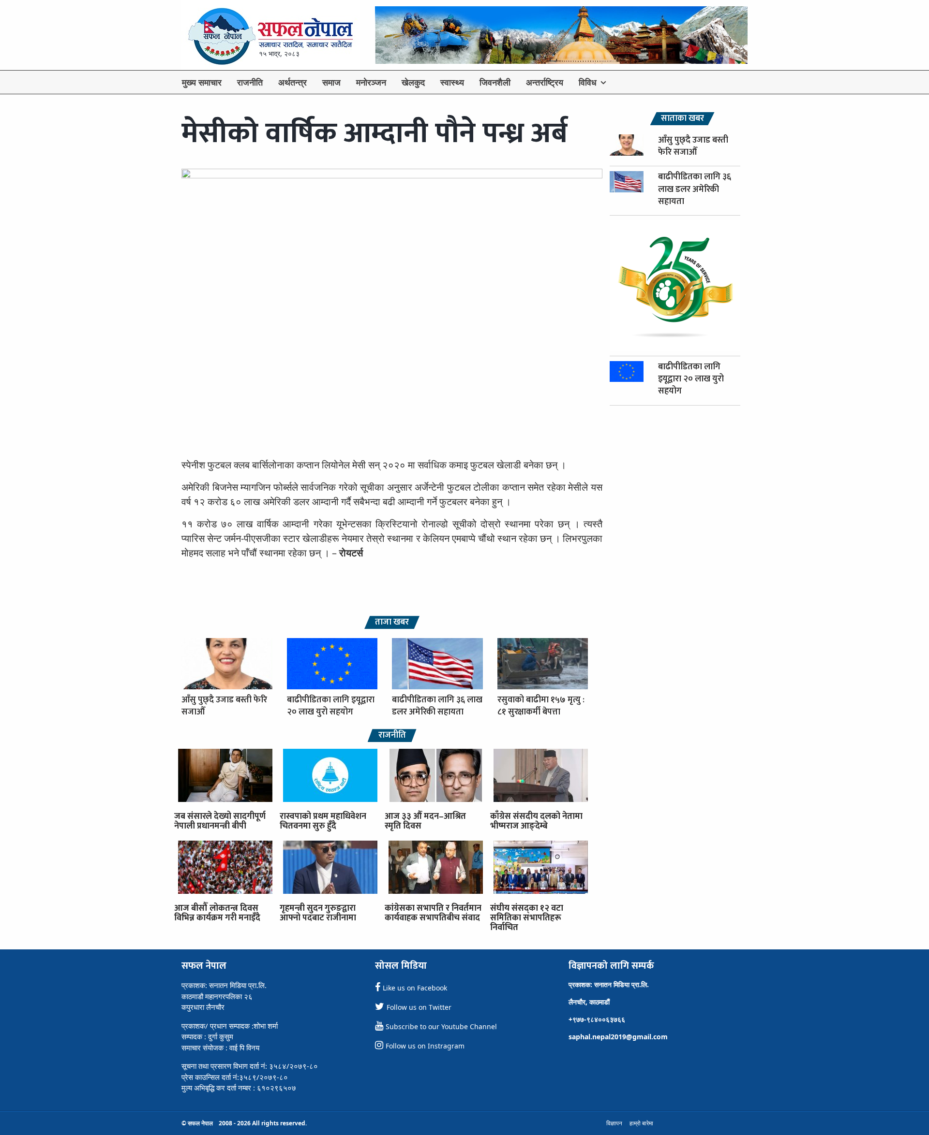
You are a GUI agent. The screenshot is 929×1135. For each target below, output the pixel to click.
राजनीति (250, 82)
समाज (331, 82)
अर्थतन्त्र (292, 82)
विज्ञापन (614, 1123)
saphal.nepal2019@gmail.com (618, 1036)
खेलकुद (413, 82)
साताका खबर (682, 118)
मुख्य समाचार (202, 82)
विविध (588, 82)
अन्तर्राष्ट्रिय (544, 82)
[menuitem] (201, 82)
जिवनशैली (494, 82)
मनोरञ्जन (371, 82)
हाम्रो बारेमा (641, 1123)
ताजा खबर (392, 622)
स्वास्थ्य (452, 82)
